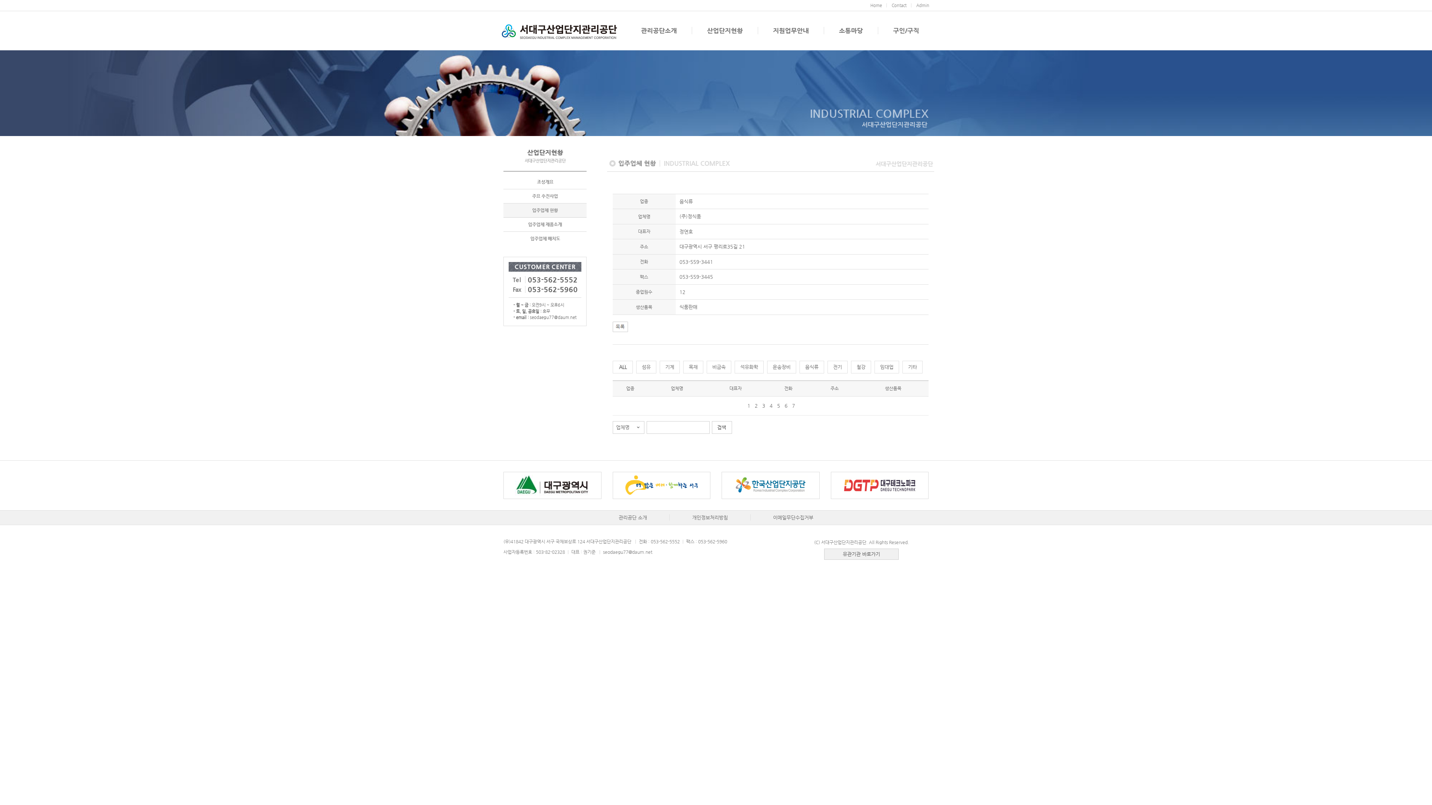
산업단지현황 (725, 30)
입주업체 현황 (545, 210)
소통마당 (851, 30)
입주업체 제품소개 (545, 224)
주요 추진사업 (545, 196)
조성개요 (545, 181)
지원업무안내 (791, 30)
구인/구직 (906, 30)
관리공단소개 (659, 30)
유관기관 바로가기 (861, 554)
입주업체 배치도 (545, 238)
